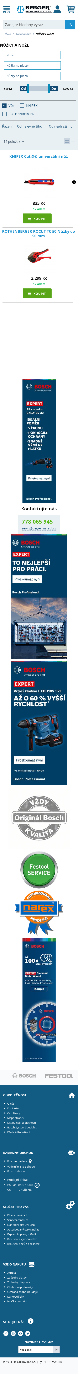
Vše (11, 105)
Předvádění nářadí (18, 1132)
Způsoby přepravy (18, 1282)
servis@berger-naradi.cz (39, 528)
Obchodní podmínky (20, 1287)
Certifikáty (13, 1113)
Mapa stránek (15, 1118)
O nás (10, 1103)
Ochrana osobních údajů (22, 1292)
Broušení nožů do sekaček (23, 1244)
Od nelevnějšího (29, 126)
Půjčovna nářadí (17, 1215)
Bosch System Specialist (22, 1127)
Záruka (11, 1273)
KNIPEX (31, 105)
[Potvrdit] (56, 1349)
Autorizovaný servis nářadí (23, 1229)
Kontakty (13, 1108)
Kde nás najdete (17, 1161)
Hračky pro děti (16, 1301)
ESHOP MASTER (52, 1362)
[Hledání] (70, 24)
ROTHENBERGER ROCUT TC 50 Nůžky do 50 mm (38, 233)
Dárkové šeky (15, 1296)
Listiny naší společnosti (21, 1123)
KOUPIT (38, 218)
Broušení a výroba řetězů (22, 1239)
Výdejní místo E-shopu (21, 1166)
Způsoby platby (17, 1277)
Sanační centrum (17, 1220)
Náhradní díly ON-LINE (21, 1225)
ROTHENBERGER (21, 114)
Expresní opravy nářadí (21, 1234)
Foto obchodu (16, 1171)
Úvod (8, 34)
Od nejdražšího (61, 126)
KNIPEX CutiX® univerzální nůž (38, 156)
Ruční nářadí (23, 34)
